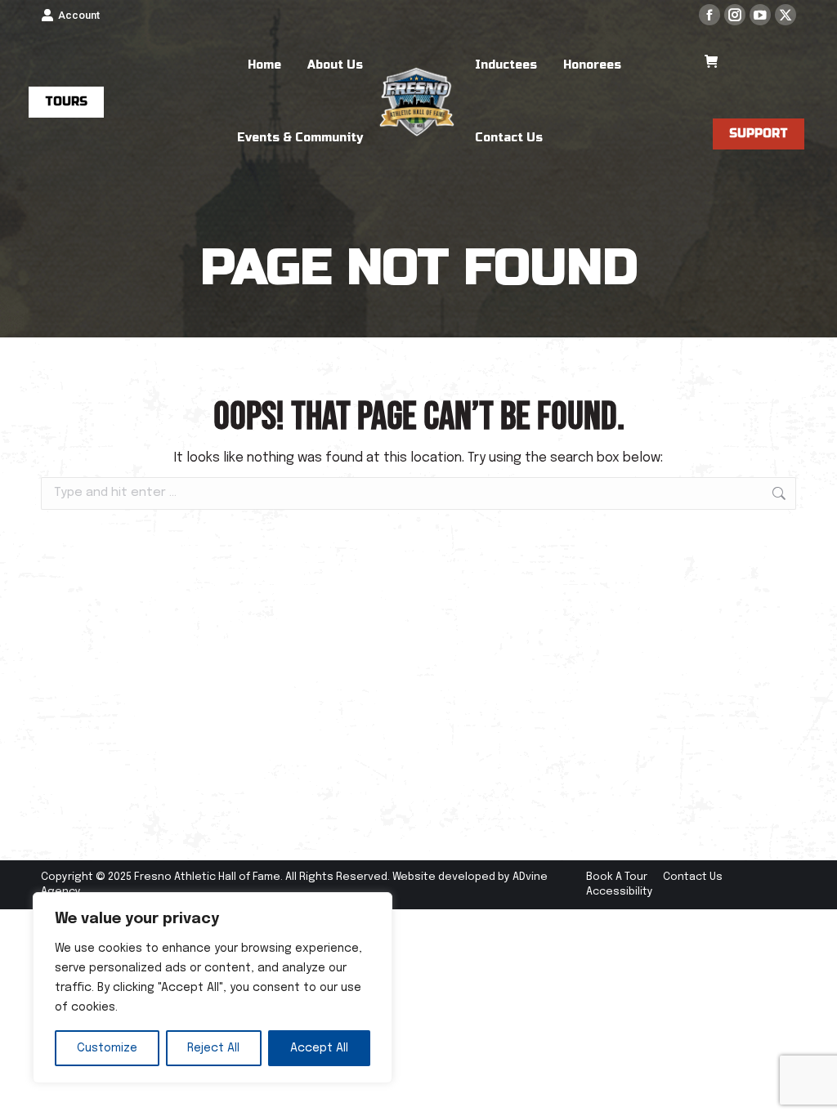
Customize (107, 1048)
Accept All (319, 1048)
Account (79, 15)
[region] (212, 987)
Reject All (213, 1048)
